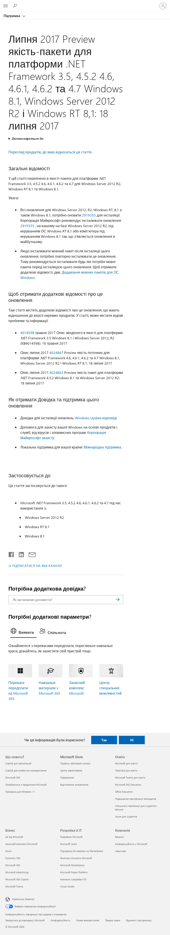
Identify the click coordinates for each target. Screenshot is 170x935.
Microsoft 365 (12, 777)
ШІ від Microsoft (14, 836)
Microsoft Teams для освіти (130, 777)
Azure (8, 851)
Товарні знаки (112, 920)
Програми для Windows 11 (20, 791)
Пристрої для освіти (126, 770)
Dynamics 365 (12, 858)
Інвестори (120, 851)
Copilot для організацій (18, 763)
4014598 (27, 332)
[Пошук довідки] (15, 5)
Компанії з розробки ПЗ (73, 879)
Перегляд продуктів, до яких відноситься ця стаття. (50, 152)
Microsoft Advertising (16, 872)
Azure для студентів (126, 816)
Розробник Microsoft (71, 836)
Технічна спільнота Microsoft (76, 858)
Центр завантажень (71, 770)
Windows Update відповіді (96, 417)
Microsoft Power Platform (73, 872)
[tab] (23, 632)
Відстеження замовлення (74, 784)
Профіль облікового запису (75, 763)
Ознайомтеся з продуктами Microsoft (25, 784)
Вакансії (119, 836)
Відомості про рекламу (138, 920)
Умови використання (87, 920)
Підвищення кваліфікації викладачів (135, 798)
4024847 (56, 352)
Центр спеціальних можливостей (110, 687)
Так (104, 740)
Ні (131, 740)
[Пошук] (117, 599)
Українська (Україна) (23, 899)
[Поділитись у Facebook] (11, 553)
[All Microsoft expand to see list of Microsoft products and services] (5, 6)
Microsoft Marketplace (72, 865)
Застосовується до (28, 138)
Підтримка (12, 16)
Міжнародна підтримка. (103, 447)
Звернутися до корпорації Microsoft (25, 920)
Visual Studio (67, 886)
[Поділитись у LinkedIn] (20, 553)
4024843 (56, 372)
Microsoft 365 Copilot (17, 879)
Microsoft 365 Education (128, 784)
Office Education (124, 791)
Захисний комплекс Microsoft (77, 687)
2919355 (89, 215)
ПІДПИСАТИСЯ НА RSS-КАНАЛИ (37, 566)
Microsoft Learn (68, 844)
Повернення (67, 777)
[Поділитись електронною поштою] (30, 553)
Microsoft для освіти (126, 763)
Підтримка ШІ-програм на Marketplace (81, 851)
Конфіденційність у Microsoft (131, 844)
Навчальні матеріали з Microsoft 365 (49, 687)
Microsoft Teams (14, 886)
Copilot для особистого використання (25, 770)
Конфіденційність (60, 920)
